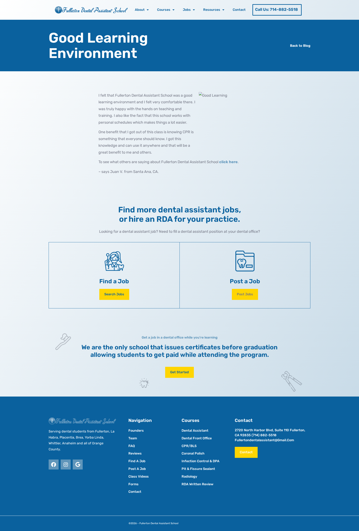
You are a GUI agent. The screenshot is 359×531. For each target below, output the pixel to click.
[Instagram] (66, 464)
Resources (211, 10)
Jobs (187, 10)
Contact (239, 10)
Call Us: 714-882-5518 (276, 9)
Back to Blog (300, 46)
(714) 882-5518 (264, 435)
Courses (163, 10)
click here (228, 162)
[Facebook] (54, 464)
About (140, 10)
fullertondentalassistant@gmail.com (264, 440)
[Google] (78, 464)
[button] (245, 294)
